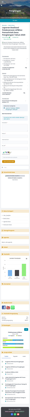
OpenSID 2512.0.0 (19, 411)
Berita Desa (11, 25)
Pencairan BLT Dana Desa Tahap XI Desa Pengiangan (15, 398)
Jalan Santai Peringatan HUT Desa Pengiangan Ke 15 (15, 378)
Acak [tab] (24, 356)
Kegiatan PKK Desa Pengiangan (14, 361)
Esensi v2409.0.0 (9, 411)
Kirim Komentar (8, 161)
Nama (4, 133)
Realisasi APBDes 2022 (11, 372)
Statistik (7, 254)
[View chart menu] (26, 258)
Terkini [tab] (6, 356)
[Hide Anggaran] (11, 335)
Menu (15, 20)
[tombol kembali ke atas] (26, 413)
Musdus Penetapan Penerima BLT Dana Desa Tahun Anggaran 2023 (15, 391)
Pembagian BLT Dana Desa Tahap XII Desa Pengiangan (16, 384)
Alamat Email (5, 139)
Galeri (6, 247)
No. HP (4, 145)
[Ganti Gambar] (6, 154)
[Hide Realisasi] (19, 335)
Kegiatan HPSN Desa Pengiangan (15, 367)
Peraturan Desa (7, 225)
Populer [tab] (15, 356)
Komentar (4, 122)
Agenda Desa (7, 221)
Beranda (4, 25)
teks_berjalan (7, 215)
